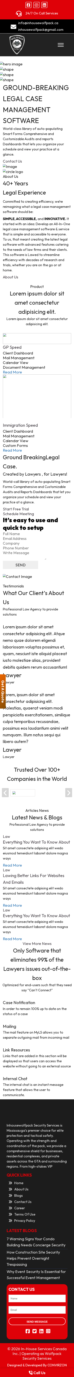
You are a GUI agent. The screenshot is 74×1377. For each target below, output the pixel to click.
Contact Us (12, 161)
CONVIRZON (57, 1365)
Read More (12, 372)
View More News (37, 943)
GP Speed (12, 347)
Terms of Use (24, 1214)
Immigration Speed (20, 425)
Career (19, 1208)
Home (18, 1183)
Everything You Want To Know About (36, 842)
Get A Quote (3, 691)
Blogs (18, 1195)
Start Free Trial (16, 509)
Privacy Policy (24, 1220)
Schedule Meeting (18, 513)
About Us (10, 277)
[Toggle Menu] (61, 45)
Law (6, 836)
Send (20, 565)
